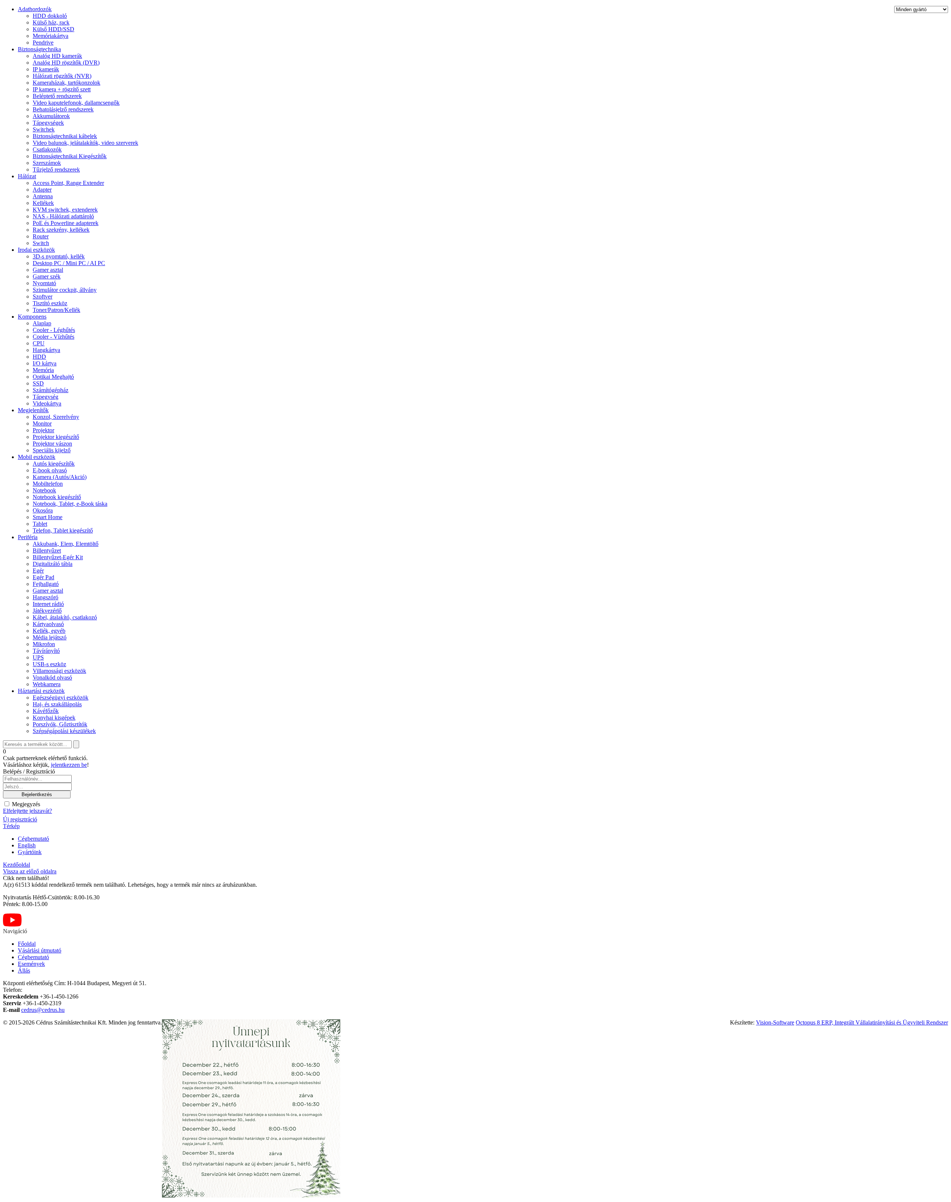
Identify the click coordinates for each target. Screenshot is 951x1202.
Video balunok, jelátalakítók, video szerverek (85, 143)
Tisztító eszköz (50, 303)
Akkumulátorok (51, 116)
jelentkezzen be (69, 765)
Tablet (40, 524)
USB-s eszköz (49, 664)
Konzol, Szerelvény (56, 417)
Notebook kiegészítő (57, 497)
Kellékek (43, 203)
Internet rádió (48, 604)
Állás (24, 970)
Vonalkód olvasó (52, 677)
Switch (41, 243)
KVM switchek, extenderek (65, 209)
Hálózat (27, 176)
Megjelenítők (33, 410)
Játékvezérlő (47, 610)
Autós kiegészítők (54, 463)
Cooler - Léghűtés (54, 330)
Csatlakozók (47, 149)
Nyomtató (44, 283)
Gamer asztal (48, 270)
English (27, 845)
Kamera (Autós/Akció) (60, 477)
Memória (43, 370)
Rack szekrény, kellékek (61, 230)
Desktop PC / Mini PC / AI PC (69, 263)
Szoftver (42, 296)
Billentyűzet (47, 550)
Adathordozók (35, 9)
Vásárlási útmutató (39, 950)
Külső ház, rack (51, 22)
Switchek (44, 129)
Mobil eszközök (36, 457)
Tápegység (45, 397)
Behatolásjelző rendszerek (63, 109)
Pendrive (43, 42)
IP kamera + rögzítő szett (62, 89)
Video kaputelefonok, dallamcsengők (76, 103)
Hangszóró (45, 597)
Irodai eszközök (36, 250)
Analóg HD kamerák (57, 56)
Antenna (43, 196)
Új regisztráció (20, 819)
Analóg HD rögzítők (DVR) (66, 62)
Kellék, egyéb (49, 631)
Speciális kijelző (52, 450)
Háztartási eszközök (41, 691)
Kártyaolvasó (48, 624)
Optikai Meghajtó (53, 377)
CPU (39, 343)
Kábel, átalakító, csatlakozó (65, 617)
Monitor (42, 423)
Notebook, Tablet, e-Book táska (70, 504)
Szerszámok (47, 163)
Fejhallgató (46, 584)
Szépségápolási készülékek (64, 731)
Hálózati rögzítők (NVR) (62, 76)
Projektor (43, 430)
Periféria (28, 537)
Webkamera (47, 684)
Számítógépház (50, 390)
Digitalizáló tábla (52, 564)
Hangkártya (46, 350)
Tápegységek (48, 123)
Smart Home (47, 517)
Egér (38, 570)
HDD (39, 357)
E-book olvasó (50, 470)
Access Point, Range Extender (68, 183)
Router (41, 236)
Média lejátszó (49, 637)
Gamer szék (47, 276)
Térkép (11, 826)
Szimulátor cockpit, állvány (65, 290)
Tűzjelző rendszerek (56, 169)
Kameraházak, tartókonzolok (66, 82)
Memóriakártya (50, 36)
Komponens (32, 316)
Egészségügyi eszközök (60, 697)
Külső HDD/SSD (53, 29)
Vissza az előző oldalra (29, 871)
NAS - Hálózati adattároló (63, 216)
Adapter (42, 189)
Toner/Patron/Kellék (56, 310)
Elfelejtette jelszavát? (27, 811)
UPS (38, 657)
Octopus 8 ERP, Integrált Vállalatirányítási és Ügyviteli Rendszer (872, 1022)
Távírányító (46, 651)
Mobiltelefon (48, 484)
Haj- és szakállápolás (57, 704)
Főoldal (27, 944)
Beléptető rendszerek (57, 96)
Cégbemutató (33, 838)
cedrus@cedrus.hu (43, 1010)
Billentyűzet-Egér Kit (58, 557)
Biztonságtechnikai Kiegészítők (70, 156)
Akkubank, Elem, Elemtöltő (65, 544)
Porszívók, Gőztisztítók (60, 724)
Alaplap (42, 323)
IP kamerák (46, 69)
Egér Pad (43, 577)
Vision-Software (775, 1022)
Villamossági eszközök (59, 671)
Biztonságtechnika (39, 49)
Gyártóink (30, 852)
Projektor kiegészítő (56, 437)
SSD (38, 383)
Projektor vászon (52, 443)
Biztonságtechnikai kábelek (65, 136)
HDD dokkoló (50, 16)
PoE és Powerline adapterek (65, 223)
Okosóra (43, 510)
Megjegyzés (25, 804)
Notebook (44, 490)
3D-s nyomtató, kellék (59, 256)
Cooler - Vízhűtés (53, 336)
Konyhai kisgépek (54, 717)
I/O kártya (44, 363)
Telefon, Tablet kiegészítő (63, 530)
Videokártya (47, 403)
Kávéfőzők (46, 711)
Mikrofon (44, 644)
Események (31, 964)
